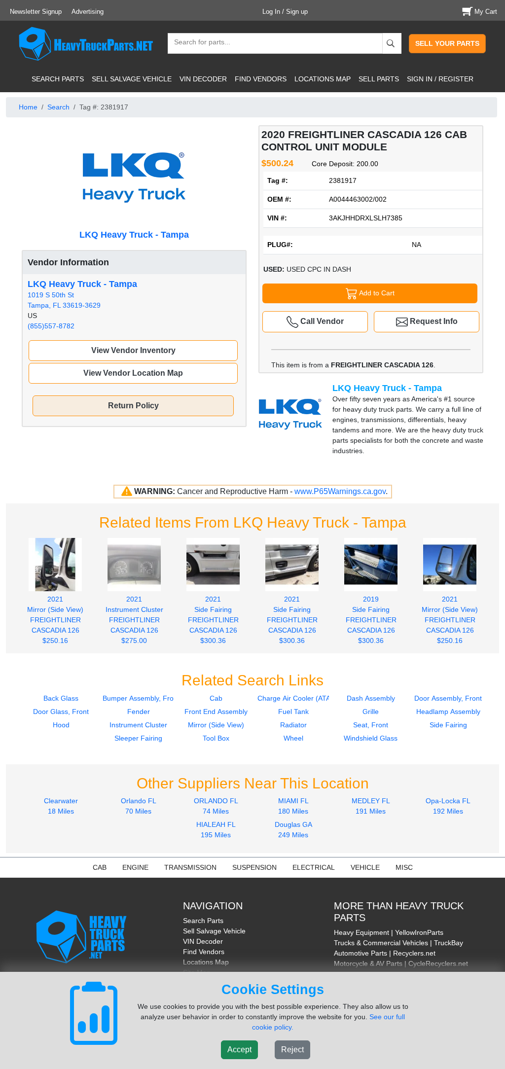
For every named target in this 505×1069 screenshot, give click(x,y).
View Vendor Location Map (133, 373)
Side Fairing (448, 725)
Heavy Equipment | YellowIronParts (388, 932)
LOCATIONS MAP (322, 79)
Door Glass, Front (61, 711)
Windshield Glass (370, 738)
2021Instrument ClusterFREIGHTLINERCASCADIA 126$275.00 (134, 619)
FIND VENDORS (261, 79)
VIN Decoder (203, 941)
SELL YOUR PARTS (447, 43)
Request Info (433, 321)
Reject (292, 1049)
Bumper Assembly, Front (141, 698)
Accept (239, 1049)
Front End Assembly (216, 711)
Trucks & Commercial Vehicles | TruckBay (398, 943)
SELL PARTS (379, 79)
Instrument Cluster (138, 725)
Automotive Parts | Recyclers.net (384, 953)
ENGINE (135, 867)
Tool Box (216, 738)
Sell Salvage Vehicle (214, 931)
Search (58, 107)
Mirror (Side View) (216, 725)
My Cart (485, 11)
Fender (138, 711)
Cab (216, 698)
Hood (61, 725)
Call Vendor (321, 321)
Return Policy (133, 405)
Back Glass (60, 698)
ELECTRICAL (313, 867)
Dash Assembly (371, 698)
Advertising (88, 11)
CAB (100, 867)
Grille (370, 711)
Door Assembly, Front (448, 698)
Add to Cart (376, 293)
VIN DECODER (203, 79)
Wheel (293, 738)
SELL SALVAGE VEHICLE (132, 79)
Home (28, 107)
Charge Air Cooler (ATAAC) (299, 698)
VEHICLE (365, 867)
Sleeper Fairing (138, 738)
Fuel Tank (293, 711)
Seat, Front (370, 725)
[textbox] (198, 43)
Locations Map (206, 962)
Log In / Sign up (285, 11)
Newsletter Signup (36, 11)
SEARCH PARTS (58, 79)
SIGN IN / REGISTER (440, 79)
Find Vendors (203, 952)
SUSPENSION (254, 867)
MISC (404, 867)
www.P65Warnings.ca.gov (340, 491)
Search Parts (203, 921)
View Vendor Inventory (133, 350)
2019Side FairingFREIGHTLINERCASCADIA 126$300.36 (371, 619)
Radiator (293, 725)
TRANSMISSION (190, 867)
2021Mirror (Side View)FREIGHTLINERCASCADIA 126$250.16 (55, 619)
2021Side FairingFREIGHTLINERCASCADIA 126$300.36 (213, 619)
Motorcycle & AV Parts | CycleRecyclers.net (401, 963)
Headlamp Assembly (448, 711)
